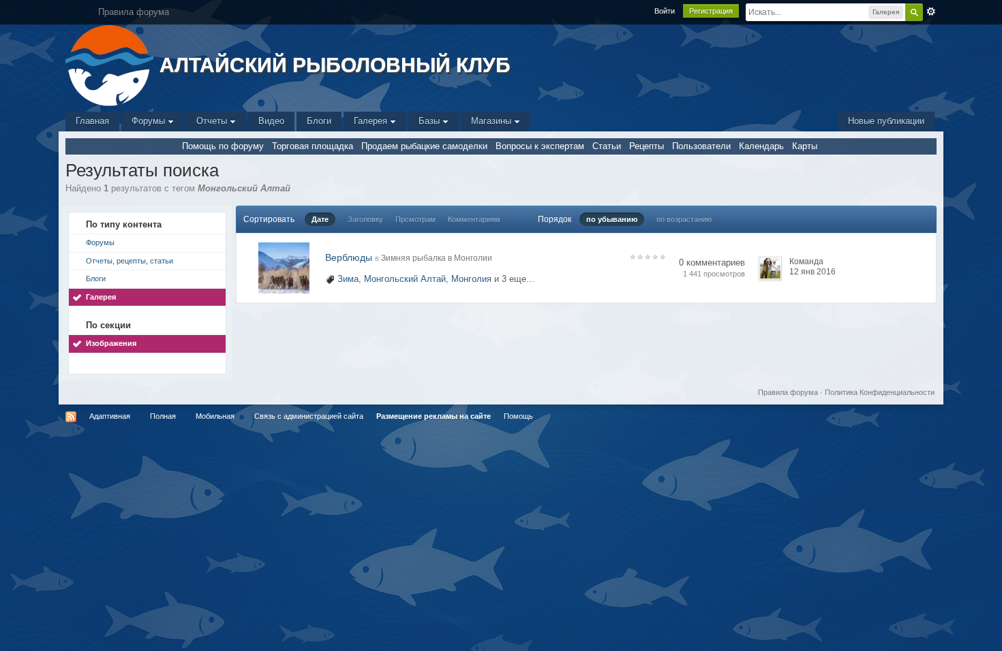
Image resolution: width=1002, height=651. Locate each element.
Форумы (150, 121)
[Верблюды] (284, 267)
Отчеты (213, 121)
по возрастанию (684, 219)
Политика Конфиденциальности (880, 392)
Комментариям (474, 219)
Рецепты (646, 146)
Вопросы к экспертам (540, 146)
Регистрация (711, 11)
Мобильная (215, 416)
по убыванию (611, 219)
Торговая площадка (312, 146)
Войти (664, 11)
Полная (163, 416)
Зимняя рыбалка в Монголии (436, 258)
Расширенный (931, 11)
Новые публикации (886, 121)
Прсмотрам (415, 219)
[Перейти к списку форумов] (110, 64)
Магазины (492, 121)
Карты (804, 146)
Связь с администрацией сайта (308, 416)
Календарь (761, 146)
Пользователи (701, 146)
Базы (430, 121)
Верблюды (348, 257)
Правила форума (788, 392)
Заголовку (365, 219)
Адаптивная (109, 416)
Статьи (606, 146)
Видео (271, 121)
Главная (92, 121)
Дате (320, 219)
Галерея (372, 121)
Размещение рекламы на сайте (433, 416)
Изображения (111, 343)
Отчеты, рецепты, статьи (129, 261)
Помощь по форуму (223, 146)
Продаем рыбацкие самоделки (424, 146)
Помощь (518, 416)
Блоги (319, 121)
